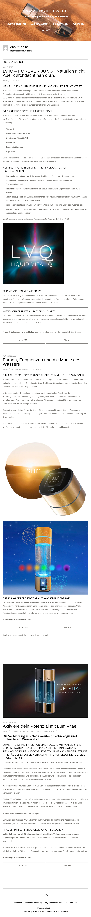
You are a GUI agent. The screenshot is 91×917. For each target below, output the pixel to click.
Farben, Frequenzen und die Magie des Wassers (41, 362)
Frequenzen (16, 369)
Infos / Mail (24, 340)
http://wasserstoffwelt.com (21, 51)
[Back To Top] (45, 895)
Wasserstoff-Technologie (42, 731)
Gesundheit (16, 731)
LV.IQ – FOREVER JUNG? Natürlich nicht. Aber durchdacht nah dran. (44, 73)
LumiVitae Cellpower (16, 24)
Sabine (5, 80)
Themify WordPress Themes (55, 912)
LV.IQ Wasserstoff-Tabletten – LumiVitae (60, 903)
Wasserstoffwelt (44, 908)
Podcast (35, 369)
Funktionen (78, 24)
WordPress (37, 912)
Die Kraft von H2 (60, 24)
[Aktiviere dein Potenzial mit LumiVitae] (45, 717)
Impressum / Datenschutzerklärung (27, 903)
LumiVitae (15, 80)
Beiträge (45, 31)
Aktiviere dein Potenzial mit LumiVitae (40, 726)
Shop (66, 340)
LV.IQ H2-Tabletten (39, 24)
